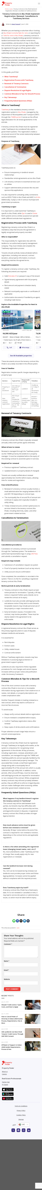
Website (7, 979)
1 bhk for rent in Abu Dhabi (13, 35)
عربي (14, 1124)
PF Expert (5, 1085)
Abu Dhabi (22, 112)
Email (6, 970)
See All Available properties (21, 356)
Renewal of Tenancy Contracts (16, 83)
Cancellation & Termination (15, 87)
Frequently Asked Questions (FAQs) (18, 101)
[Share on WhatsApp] (14, 921)
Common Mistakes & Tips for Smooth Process (22, 94)
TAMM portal (16, 117)
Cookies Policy (21, 1115)
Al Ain (38, 197)
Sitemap (21, 1119)
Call (10, 347)
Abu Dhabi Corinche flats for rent (15, 33)
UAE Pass (34, 554)
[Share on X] (21, 921)
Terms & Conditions (21, 1106)
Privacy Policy (21, 1110)
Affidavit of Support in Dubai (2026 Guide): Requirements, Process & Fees (11, 1047)
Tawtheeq (5, 110)
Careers (4, 1074)
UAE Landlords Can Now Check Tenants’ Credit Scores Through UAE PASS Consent (12, 1034)
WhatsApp (25, 347)
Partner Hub (6, 1082)
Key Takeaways (10, 97)
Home (6, 9)
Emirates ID (12, 276)
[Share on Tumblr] (28, 921)
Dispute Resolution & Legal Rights (17, 90)
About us (5, 1071)
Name (6, 961)
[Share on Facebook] (17, 921)
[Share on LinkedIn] (24, 921)
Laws (11, 9)
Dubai (35, 213)
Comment (8, 944)
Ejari (23, 213)
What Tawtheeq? (11, 77)
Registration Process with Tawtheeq (18, 80)
